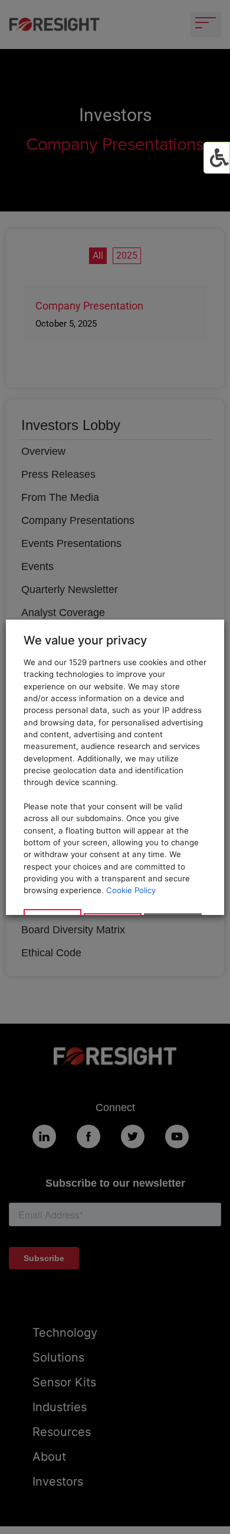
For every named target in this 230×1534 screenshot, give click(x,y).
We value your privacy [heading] (85, 640)
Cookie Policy (131, 890)
